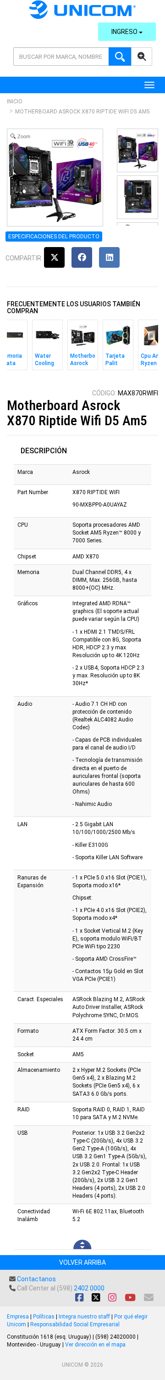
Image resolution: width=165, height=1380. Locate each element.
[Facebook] (82, 257)
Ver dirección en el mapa (95, 1344)
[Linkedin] (109, 257)
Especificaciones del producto (53, 236)
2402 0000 (89, 1288)
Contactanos (36, 1279)
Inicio (14, 101)
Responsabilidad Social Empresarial (75, 1324)
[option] (47, 347)
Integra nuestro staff (84, 1316)
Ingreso (125, 31)
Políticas (44, 1316)
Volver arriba (82, 1262)
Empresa (18, 1316)
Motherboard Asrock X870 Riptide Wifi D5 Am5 (82, 111)
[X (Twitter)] (54, 257)
